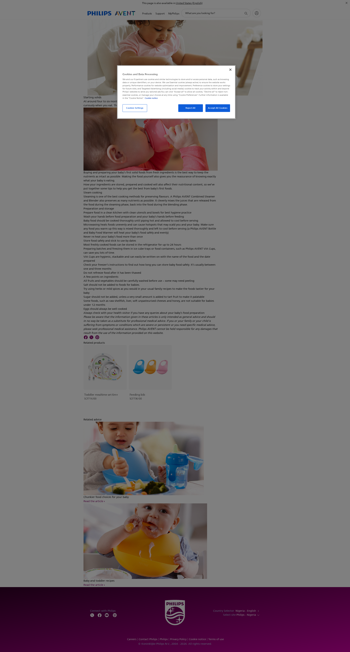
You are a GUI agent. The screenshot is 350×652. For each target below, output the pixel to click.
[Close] (230, 70)
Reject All (190, 108)
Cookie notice (151, 98)
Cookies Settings (134, 108)
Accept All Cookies (217, 108)
